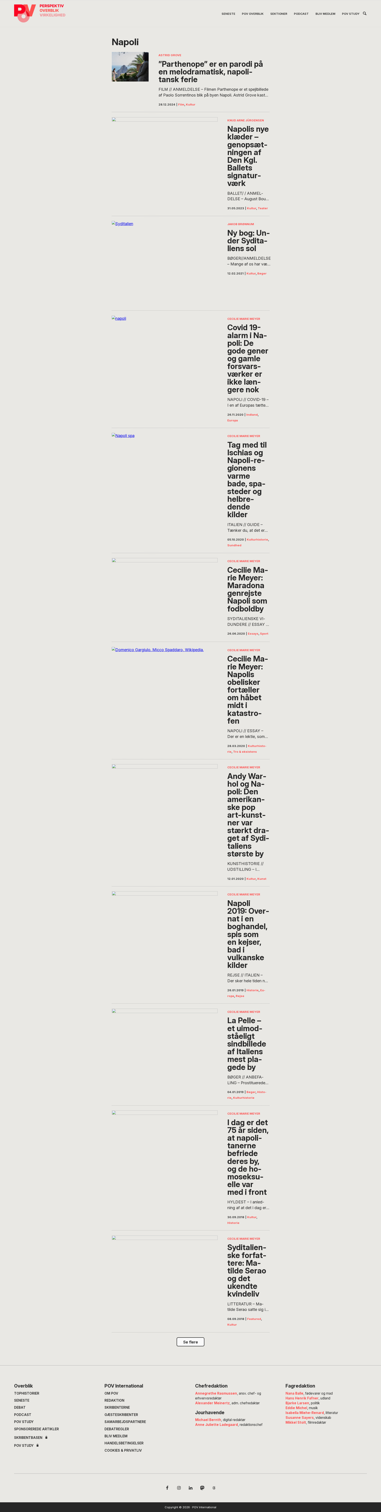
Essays (253, 633)
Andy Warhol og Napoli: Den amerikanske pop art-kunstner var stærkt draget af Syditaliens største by (248, 815)
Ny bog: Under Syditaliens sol (248, 240)
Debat (20, 1407)
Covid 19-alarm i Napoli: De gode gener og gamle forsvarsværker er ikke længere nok (247, 358)
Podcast (22, 1415)
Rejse (240, 996)
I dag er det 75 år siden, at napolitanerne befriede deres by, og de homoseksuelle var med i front (248, 1157)
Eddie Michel (296, 1408)
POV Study (24, 1422)
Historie (253, 990)
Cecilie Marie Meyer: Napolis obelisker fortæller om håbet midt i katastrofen (247, 690)
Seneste (21, 1400)
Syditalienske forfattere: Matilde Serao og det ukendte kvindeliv (246, 1270)
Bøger (262, 273)
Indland (252, 414)
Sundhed (234, 545)
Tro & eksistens (245, 751)
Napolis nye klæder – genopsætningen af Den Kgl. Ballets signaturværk (248, 156)
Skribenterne (117, 1407)
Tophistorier (26, 1393)
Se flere (190, 1342)
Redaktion (114, 1400)
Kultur (190, 104)
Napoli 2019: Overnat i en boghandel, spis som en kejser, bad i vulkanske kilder (248, 934)
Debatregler (117, 1429)
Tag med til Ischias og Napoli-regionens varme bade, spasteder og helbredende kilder (247, 480)
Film (181, 104)
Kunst (261, 878)
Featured (254, 1319)
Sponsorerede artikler (36, 1429)
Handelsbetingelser (124, 1443)
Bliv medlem (116, 1436)
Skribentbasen (28, 1437)
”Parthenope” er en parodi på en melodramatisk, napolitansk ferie (211, 71)
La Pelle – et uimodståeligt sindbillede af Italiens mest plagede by (246, 1044)
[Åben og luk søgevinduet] (364, 14)
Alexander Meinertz (212, 1403)
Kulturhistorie (257, 539)
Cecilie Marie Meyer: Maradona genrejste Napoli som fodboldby (247, 589)
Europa (232, 420)
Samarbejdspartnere (125, 1422)
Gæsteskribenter (121, 1415)
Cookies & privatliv (123, 1450)
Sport (264, 633)
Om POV (111, 1393)
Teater (263, 208)
